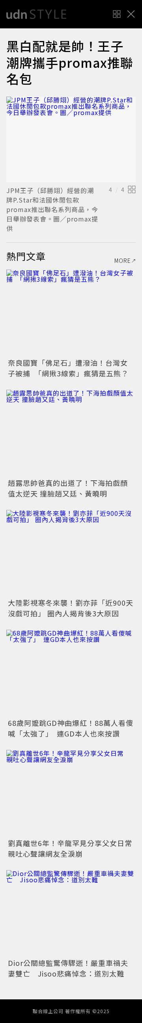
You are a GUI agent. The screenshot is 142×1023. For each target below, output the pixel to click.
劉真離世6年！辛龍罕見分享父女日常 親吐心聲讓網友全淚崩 (74, 848)
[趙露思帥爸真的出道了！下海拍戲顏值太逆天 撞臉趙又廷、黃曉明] (71, 433)
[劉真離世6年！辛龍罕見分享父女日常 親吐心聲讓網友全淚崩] (71, 793)
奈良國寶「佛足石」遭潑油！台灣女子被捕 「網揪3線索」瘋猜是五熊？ (68, 367)
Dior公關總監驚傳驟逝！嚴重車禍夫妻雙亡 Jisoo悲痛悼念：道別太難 (68, 968)
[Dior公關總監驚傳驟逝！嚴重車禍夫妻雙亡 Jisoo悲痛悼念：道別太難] (71, 913)
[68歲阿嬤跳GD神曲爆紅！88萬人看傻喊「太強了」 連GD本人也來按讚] (71, 673)
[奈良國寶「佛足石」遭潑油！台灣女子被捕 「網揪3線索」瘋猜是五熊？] (71, 313)
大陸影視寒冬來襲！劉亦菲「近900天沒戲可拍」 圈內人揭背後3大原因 (70, 607)
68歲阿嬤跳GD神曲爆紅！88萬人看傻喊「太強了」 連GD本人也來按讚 (70, 728)
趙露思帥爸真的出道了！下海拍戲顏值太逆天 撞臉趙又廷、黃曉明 (68, 488)
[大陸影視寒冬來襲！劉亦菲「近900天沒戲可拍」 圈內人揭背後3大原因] (71, 553)
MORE (122, 260)
